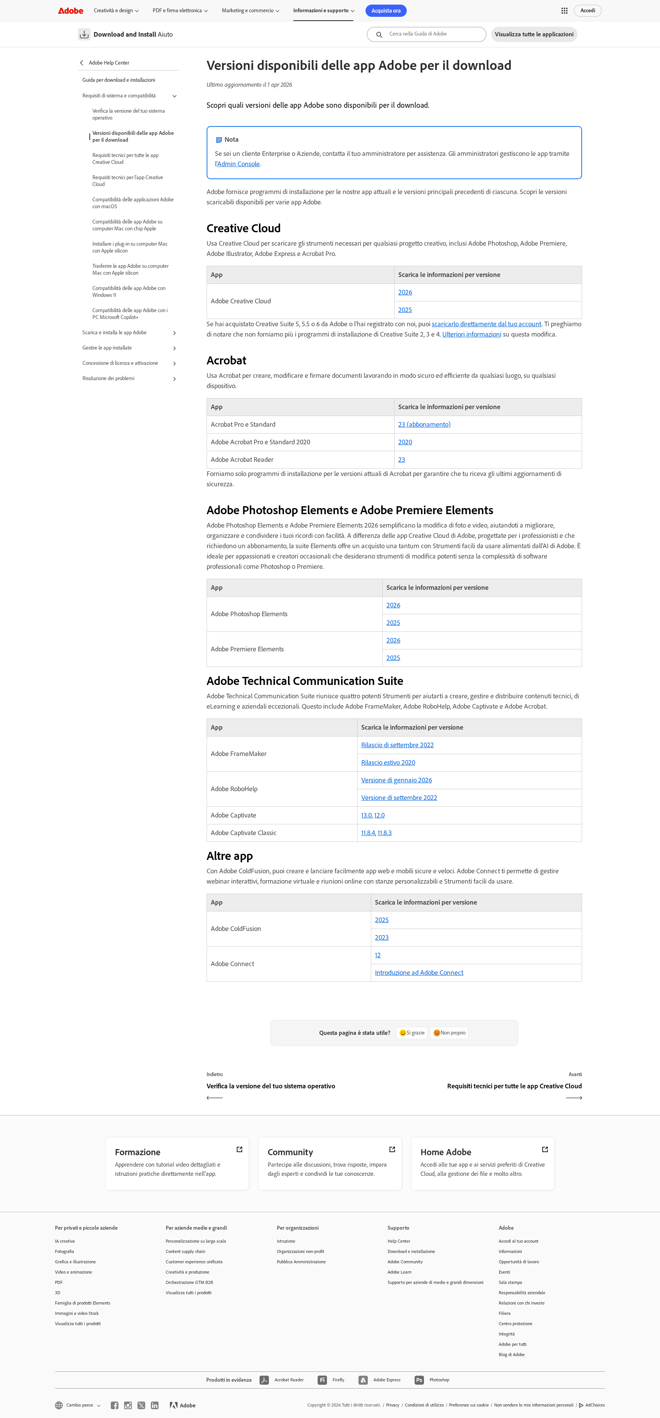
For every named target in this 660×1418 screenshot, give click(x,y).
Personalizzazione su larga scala (196, 1241)
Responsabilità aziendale (522, 1292)
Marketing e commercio (247, 10)
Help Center (399, 1241)
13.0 (366, 815)
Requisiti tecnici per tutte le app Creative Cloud (125, 158)
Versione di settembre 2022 (399, 797)
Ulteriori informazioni (471, 334)
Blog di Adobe (512, 1354)
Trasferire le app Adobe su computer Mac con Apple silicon (130, 269)
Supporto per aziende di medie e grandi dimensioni (432, 1282)
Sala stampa (510, 1282)
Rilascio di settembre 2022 (397, 745)
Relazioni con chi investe (522, 1303)
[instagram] (128, 1405)
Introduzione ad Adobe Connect (419, 972)
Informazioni (510, 1251)
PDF (59, 1282)
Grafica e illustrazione (75, 1261)
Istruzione (286, 1241)
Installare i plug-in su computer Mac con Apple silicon (130, 247)
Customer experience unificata (194, 1261)
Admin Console (238, 164)
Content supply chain (185, 1251)
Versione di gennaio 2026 (396, 780)
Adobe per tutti (513, 1344)
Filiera (505, 1313)
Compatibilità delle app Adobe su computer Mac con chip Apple (127, 225)
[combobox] (427, 34)
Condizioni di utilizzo (424, 1405)
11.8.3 (385, 833)
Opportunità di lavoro (519, 1261)
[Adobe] (70, 10)
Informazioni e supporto (321, 10)
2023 (382, 937)
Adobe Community (405, 1261)
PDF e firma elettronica (177, 10)
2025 (405, 310)
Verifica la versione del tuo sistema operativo (128, 114)
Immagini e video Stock (77, 1313)
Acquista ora (386, 10)
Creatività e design (113, 10)
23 (401, 459)
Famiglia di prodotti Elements (82, 1303)
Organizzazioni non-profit (300, 1251)
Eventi (504, 1272)
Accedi (588, 10)
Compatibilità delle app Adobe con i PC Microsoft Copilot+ (130, 314)
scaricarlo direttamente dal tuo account (487, 324)
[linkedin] (155, 1405)
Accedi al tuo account (519, 1241)
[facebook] (114, 1405)
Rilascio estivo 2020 (388, 762)
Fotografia (64, 1251)
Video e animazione (73, 1272)
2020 (405, 442)
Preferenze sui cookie (469, 1405)
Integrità (507, 1334)
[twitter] (141, 1405)
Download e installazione (411, 1251)
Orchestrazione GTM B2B (189, 1282)
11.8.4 (368, 833)
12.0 (379, 815)
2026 (405, 292)
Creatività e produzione (187, 1272)
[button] (564, 11)
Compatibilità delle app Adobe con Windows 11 (128, 291)
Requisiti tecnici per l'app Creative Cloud (127, 181)
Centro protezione (515, 1323)
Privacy (393, 1405)
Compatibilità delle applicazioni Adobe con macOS (133, 203)
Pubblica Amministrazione (301, 1261)
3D (57, 1292)
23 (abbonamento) (424, 424)
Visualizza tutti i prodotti (78, 1323)
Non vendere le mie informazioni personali (534, 1405)
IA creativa (65, 1241)
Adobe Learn (399, 1272)
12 (378, 955)
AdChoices (595, 1405)
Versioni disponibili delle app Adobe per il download (133, 136)
